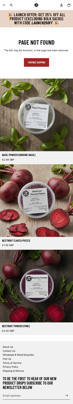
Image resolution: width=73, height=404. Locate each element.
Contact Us (9, 350)
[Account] (61, 5)
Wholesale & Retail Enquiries (18, 354)
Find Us (7, 358)
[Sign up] (66, 395)
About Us (8, 346)
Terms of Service (12, 362)
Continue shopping (36, 62)
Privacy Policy (10, 366)
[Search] (11, 5)
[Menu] (4, 5)
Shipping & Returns (13, 370)
